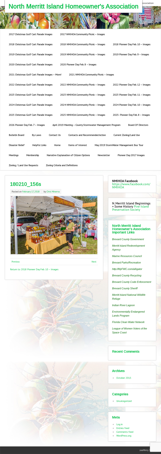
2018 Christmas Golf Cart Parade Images (31, 44)
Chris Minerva (53, 191)
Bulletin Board (16, 135)
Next (94, 261)
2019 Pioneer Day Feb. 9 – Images (131, 54)
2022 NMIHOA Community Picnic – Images (82, 84)
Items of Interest (77, 145)
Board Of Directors (138, 124)
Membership (32, 155)
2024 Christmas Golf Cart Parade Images (31, 104)
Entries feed (122, 428)
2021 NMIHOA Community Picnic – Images (91, 74)
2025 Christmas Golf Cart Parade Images (31, 114)
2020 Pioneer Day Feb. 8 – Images (78, 64)
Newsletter (104, 155)
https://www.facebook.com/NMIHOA (131, 185)
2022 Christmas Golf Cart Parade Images (31, 84)
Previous (16, 261)
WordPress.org (123, 435)
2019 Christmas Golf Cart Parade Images (31, 54)
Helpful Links (39, 145)
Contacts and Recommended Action (87, 135)
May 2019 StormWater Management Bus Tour (119, 145)
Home (57, 145)
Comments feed (124, 431)
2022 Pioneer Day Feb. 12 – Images (131, 84)
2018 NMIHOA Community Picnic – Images (82, 44)
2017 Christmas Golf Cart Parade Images (30, 34)
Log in (119, 424)
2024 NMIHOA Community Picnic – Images (82, 104)
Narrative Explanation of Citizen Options (68, 155)
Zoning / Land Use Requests (23, 165)
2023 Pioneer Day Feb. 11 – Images (131, 94)
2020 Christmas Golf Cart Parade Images (31, 64)
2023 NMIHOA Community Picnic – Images (82, 94)
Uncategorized (124, 401)
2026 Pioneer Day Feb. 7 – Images (27, 124)
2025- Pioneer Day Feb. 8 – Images (131, 114)
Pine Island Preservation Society (130, 208)
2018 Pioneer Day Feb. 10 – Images (131, 44)
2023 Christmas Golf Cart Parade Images (31, 94)
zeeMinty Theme (147, 450)
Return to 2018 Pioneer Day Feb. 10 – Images (34, 269)
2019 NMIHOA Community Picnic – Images (82, 54)
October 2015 (123, 377)
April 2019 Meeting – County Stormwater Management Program (86, 124)
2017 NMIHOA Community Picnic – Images (82, 34)
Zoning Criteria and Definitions (62, 165)
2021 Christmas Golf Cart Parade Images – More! (35, 74)
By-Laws (36, 135)
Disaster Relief (17, 145)
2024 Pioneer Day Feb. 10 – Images (131, 104)
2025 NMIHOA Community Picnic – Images (82, 114)
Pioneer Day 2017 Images (131, 155)
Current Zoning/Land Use (127, 135)
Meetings (14, 155)
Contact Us (55, 135)
